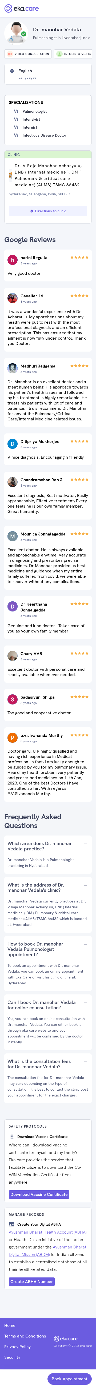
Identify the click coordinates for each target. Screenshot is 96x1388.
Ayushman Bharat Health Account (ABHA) (47, 1232)
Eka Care (23, 977)
